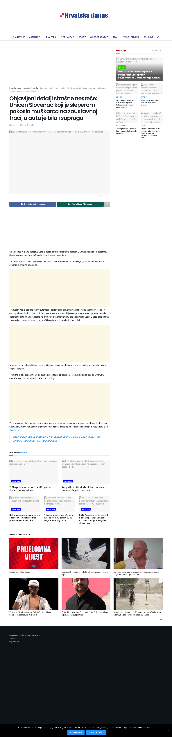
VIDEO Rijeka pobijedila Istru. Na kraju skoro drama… (149, 102)
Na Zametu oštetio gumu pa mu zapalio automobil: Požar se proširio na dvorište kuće (24, 518)
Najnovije (19, 37)
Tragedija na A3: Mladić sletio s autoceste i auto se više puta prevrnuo (84, 489)
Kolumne (148, 37)
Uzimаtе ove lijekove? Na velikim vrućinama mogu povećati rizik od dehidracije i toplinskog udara (151, 133)
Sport (82, 37)
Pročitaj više (96, 732)
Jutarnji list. (14, 430)
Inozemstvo (67, 37)
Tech (115, 37)
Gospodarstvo (99, 37)
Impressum (14, 641)
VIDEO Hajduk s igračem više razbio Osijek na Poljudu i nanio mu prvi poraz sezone (125, 103)
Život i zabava (131, 37)
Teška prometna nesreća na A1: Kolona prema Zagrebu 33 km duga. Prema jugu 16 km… (59, 518)
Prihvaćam (76, 732)
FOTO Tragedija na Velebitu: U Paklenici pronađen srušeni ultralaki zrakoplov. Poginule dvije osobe (93, 519)
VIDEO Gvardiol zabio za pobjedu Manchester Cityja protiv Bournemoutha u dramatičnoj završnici (139, 74)
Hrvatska (50, 37)
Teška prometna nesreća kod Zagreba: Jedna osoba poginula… (30, 489)
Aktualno (34, 37)
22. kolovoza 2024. (16, 125)
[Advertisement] (59, 68)
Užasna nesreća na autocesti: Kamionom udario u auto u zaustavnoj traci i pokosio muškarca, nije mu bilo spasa (57, 439)
